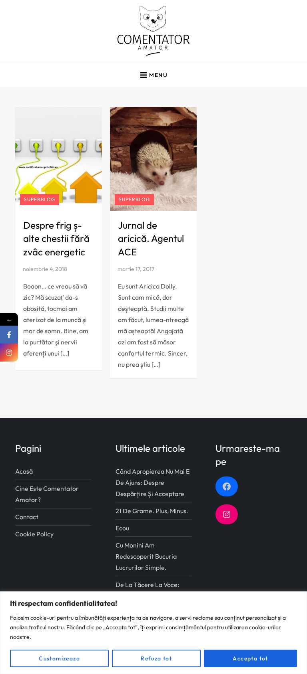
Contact (26, 517)
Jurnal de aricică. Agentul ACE (151, 238)
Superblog (39, 199)
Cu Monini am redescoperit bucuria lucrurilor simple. (146, 556)
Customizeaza (59, 658)
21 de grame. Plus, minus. (152, 511)
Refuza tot (156, 658)
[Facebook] (9, 335)
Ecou (122, 528)
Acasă (24, 471)
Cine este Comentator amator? (47, 494)
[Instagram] (9, 353)
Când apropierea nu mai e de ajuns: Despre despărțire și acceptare (152, 482)
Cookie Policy (34, 534)
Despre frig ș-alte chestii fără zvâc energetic (56, 238)
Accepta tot (250, 658)
